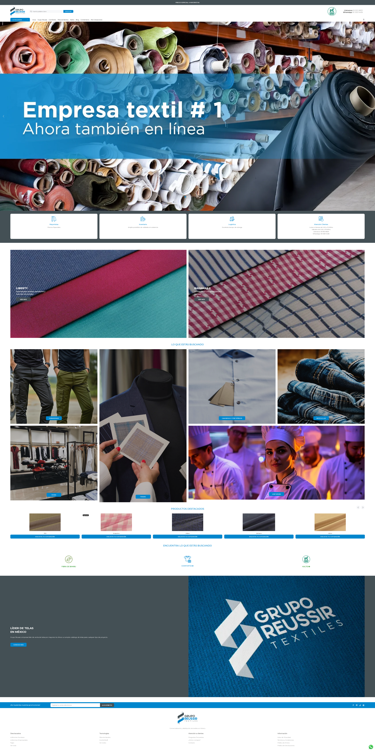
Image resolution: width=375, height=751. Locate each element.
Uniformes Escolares (17, 737)
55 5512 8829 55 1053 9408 (353, 11)
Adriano (259, 533)
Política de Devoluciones (286, 745)
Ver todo (13, 745)
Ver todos (102, 743)
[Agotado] (116, 522)
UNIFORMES (276, 494)
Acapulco (116, 533)
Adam (188, 533)
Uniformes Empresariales (19, 740)
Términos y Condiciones (286, 740)
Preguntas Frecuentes (196, 737)
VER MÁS (23, 299)
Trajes (12, 743)
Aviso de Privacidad (284, 737)
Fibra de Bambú (104, 737)
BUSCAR (68, 11)
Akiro (330, 533)
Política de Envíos (284, 743)
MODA (54, 495)
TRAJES (143, 497)
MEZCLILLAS (321, 418)
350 (45, 533)
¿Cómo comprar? (194, 740)
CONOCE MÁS (18, 645)
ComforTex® (103, 740)
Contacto (191, 743)
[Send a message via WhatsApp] (371, 747)
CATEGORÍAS (17, 20)
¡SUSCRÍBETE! (107, 705)
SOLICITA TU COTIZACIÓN (45, 537)
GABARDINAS (54, 418)
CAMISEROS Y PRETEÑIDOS (232, 418)
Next (363, 507)
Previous (358, 507)
